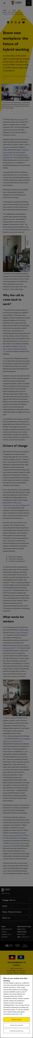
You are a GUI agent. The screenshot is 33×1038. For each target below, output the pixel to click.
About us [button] (6, 918)
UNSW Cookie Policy (15, 1014)
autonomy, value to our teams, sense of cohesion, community (15, 347)
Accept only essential (16, 1025)
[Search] (29, 3)
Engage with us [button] (8, 900)
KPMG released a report (19, 119)
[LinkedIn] (8, 22)
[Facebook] (12, 22)
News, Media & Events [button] (11, 912)
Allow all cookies (16, 1019)
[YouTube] (23, 22)
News (14, 10)
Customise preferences (16, 1031)
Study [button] (4, 906)
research (22, 828)
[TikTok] (19, 22)
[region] (16, 1006)
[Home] (16, 3)
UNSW (4, 10)
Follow (23, 19)
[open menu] (4, 3)
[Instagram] (15, 22)
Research (7, 590)
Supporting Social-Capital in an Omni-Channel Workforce (16, 152)
